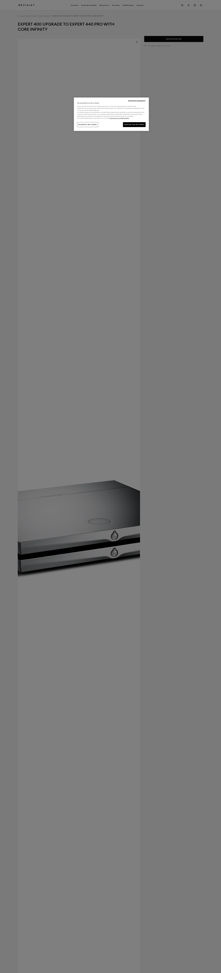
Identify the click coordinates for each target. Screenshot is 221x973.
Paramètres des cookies (87, 124)
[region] (111, 114)
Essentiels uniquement (136, 100)
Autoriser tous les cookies (134, 124)
